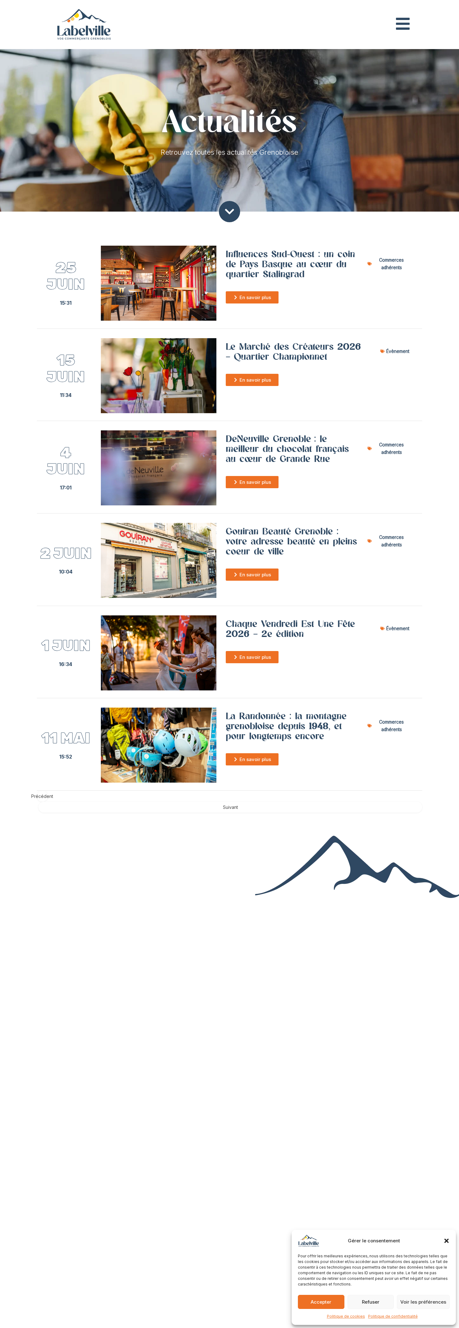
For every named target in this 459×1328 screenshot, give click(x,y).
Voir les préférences (423, 1302)
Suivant (230, 807)
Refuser (370, 1302)
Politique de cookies (346, 1316)
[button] (446, 1241)
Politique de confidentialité (393, 1316)
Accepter (321, 1302)
